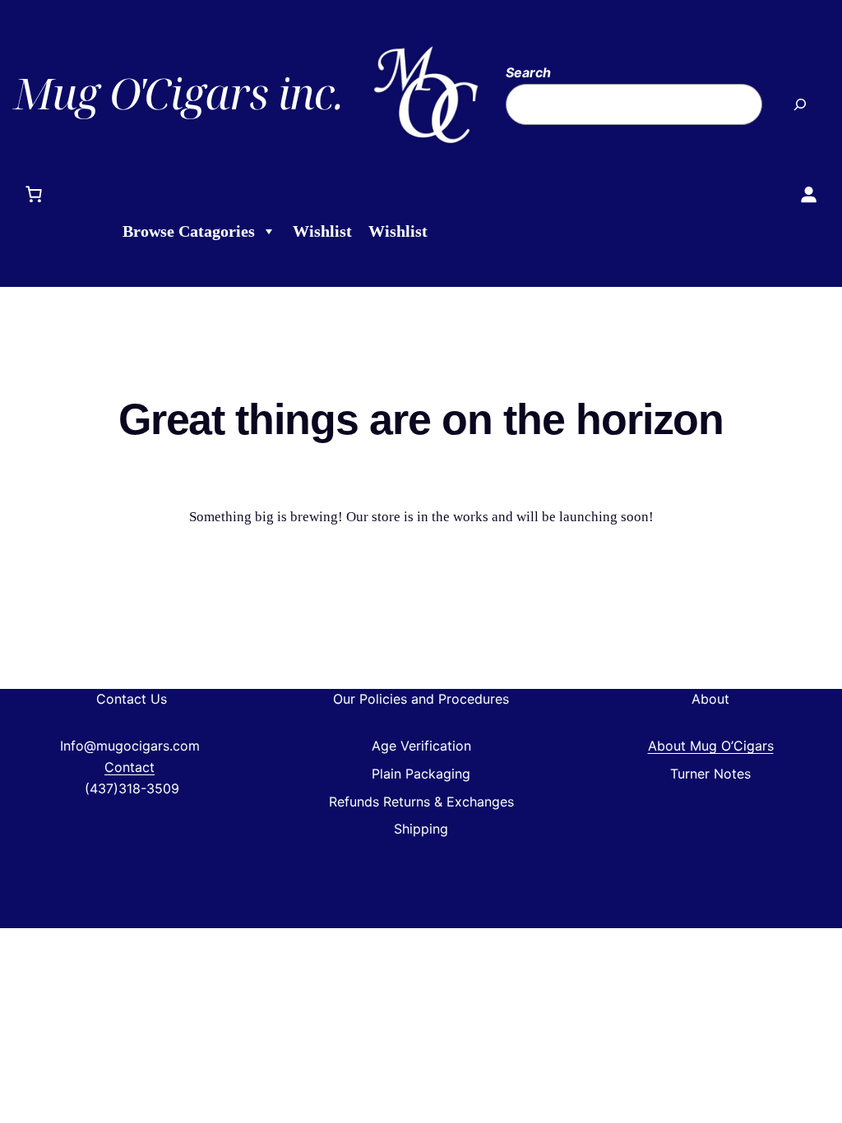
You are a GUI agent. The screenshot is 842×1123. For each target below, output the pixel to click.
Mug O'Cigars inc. (178, 93)
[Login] (808, 194)
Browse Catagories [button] (189, 231)
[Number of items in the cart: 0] (33, 194)
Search (528, 72)
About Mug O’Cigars (711, 745)
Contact (129, 767)
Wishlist (322, 231)
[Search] (799, 104)
